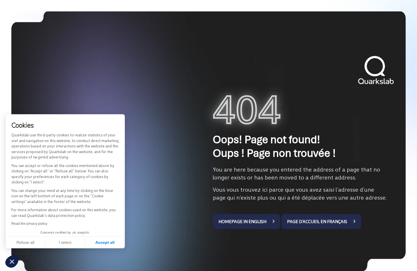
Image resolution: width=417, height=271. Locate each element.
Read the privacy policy (29, 224)
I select (65, 242)
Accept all (105, 242)
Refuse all (25, 242)
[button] (12, 261)
